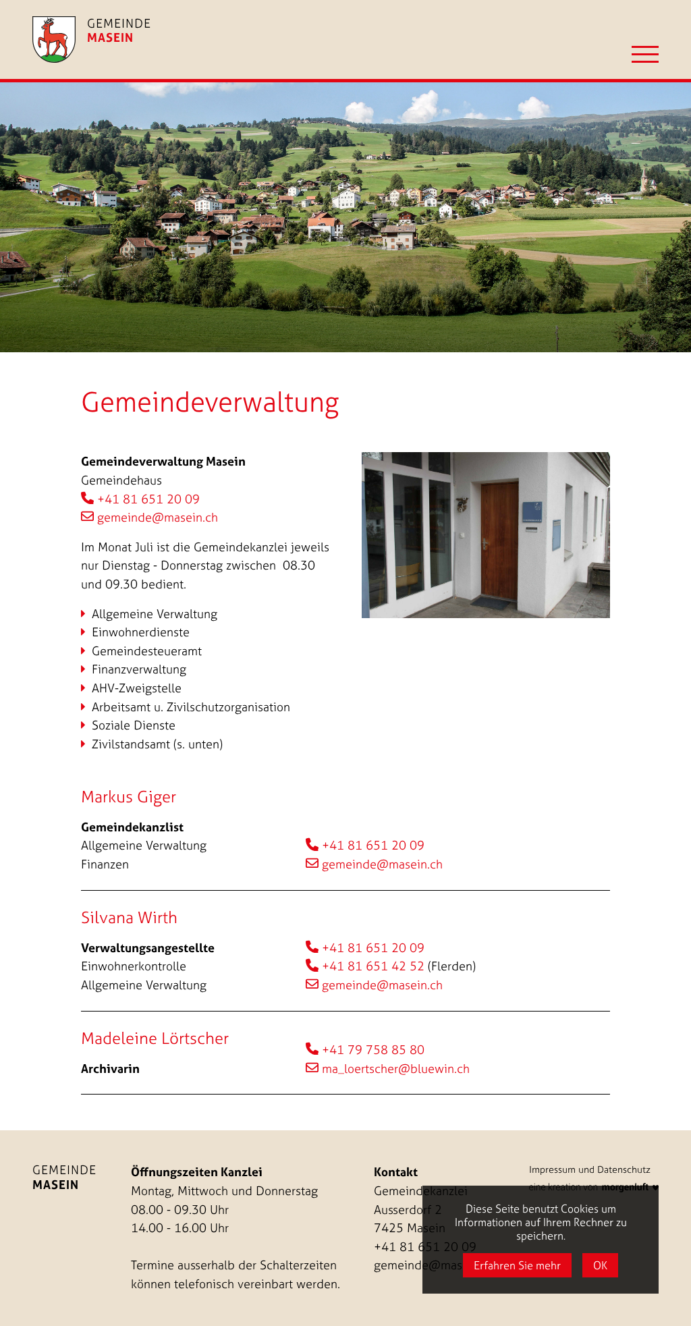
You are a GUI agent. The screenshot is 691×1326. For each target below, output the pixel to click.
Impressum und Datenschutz (590, 1169)
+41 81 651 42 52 (373, 966)
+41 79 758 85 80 (373, 1049)
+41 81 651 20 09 (148, 499)
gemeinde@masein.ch (157, 517)
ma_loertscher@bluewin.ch (396, 1068)
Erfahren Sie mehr (517, 1265)
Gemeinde (64, 1176)
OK (600, 1265)
